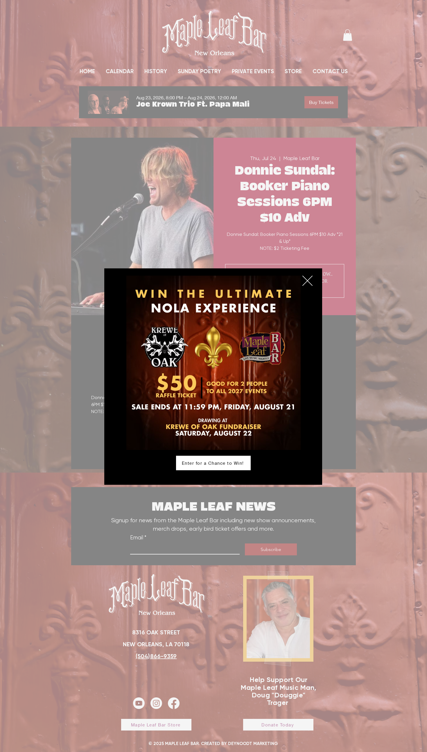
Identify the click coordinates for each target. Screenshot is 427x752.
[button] (307, 281)
